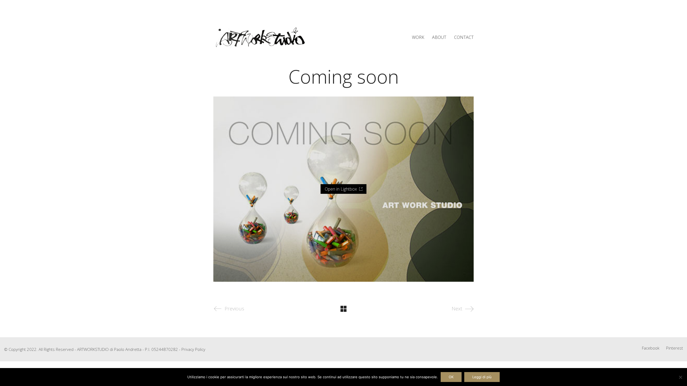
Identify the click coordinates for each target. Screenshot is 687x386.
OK (451, 377)
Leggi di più (482, 377)
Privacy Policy (193, 349)
